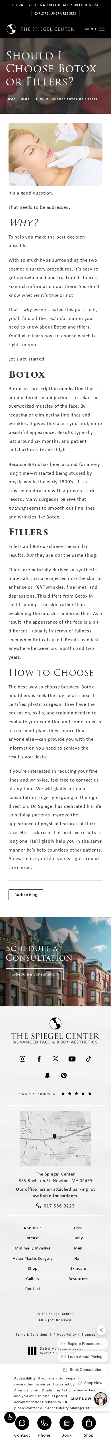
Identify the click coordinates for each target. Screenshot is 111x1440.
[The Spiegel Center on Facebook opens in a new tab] (39, 1059)
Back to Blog (26, 894)
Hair (78, 1258)
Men (78, 1248)
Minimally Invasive (32, 1248)
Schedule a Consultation (35, 974)
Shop (89, 1434)
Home (11, 99)
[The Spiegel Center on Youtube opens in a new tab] (72, 1059)
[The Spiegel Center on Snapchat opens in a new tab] (47, 1075)
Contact (22, 1434)
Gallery (33, 1278)
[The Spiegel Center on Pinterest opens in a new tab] (64, 1075)
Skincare (78, 1268)
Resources (78, 1278)
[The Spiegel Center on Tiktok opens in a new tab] (88, 1059)
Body (78, 1238)
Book (66, 1434)
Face (78, 1228)
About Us (33, 1228)
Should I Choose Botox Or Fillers (67, 99)
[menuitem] (22, 1059)
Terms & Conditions (32, 1334)
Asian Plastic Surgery (33, 1258)
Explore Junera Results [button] (55, 13)
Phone (44, 1434)
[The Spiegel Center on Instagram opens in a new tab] (22, 1059)
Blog (25, 99)
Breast (33, 1238)
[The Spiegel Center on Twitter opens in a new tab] (55, 1059)
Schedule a (39, 953)
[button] (10, 1417)
